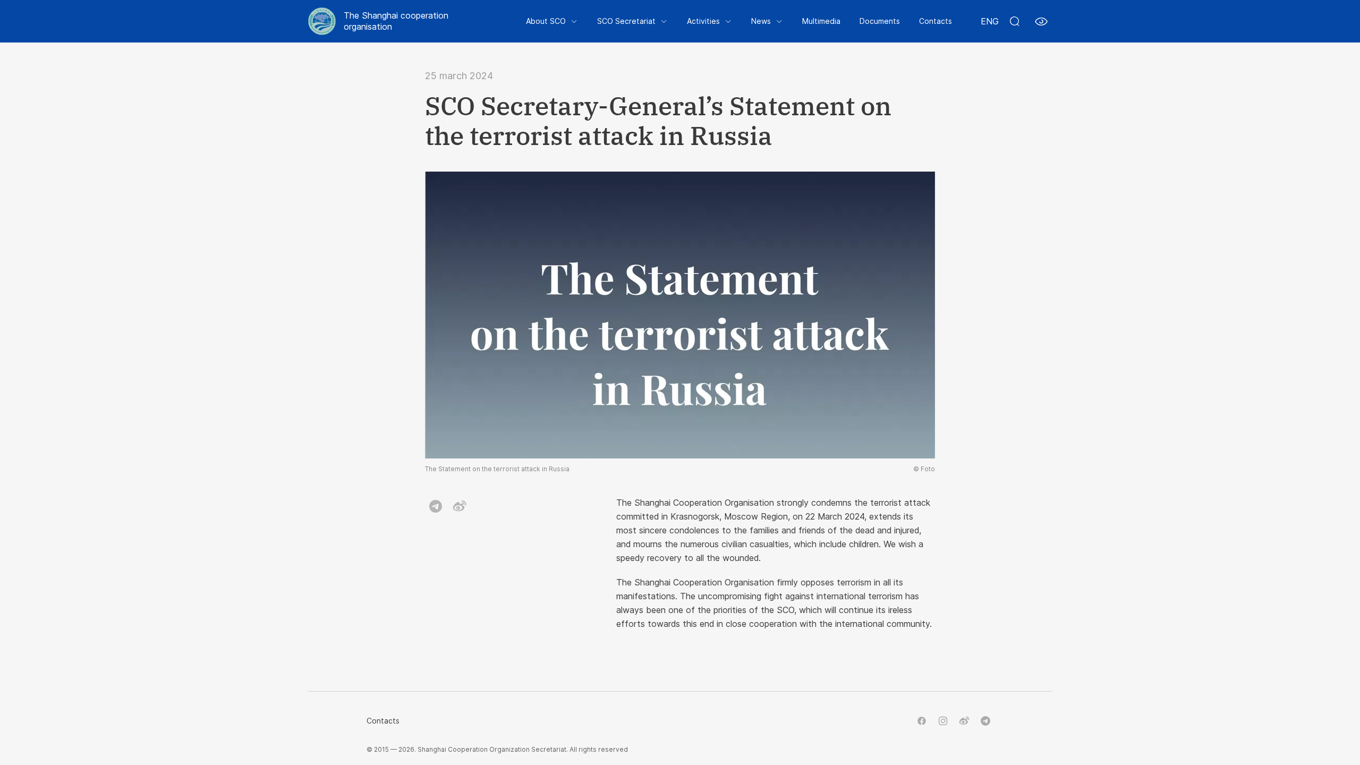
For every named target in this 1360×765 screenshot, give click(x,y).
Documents (880, 21)
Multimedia (821, 21)
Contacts (935, 21)
